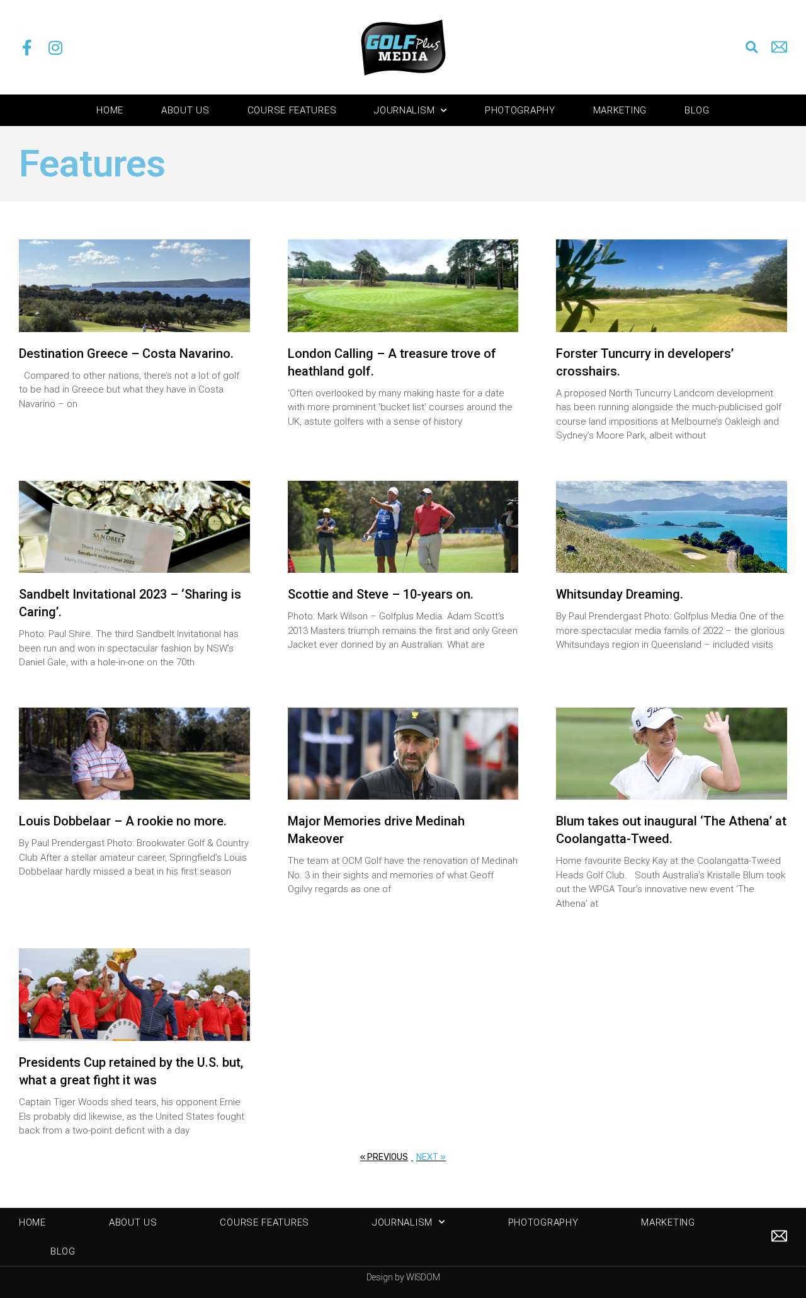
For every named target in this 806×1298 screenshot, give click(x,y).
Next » (431, 1157)
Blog (697, 110)
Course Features (292, 110)
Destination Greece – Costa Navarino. (126, 353)
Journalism (404, 110)
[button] (751, 47)
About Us (185, 110)
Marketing (620, 110)
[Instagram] (55, 47)
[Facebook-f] (27, 47)
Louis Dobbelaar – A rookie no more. (123, 821)
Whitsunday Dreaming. (619, 594)
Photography (520, 110)
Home (109, 110)
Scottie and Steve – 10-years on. (381, 594)
